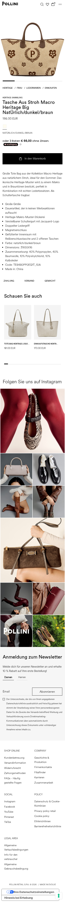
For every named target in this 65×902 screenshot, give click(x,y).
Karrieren (39, 777)
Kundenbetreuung (14, 757)
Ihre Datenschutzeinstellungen (34, 892)
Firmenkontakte (43, 767)
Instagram (9, 801)
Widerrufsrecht (12, 768)
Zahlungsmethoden (15, 773)
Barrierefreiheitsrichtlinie (47, 826)
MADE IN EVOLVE (48, 884)
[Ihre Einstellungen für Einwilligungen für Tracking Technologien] (58, 895)
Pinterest (9, 817)
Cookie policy (41, 816)
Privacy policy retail (45, 811)
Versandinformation (15, 763)
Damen (8, 677)
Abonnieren (47, 692)
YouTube (8, 811)
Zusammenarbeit (43, 782)
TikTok (7, 822)
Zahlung (9, 281)
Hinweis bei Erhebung (18, 897)
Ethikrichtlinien (42, 821)
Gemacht (50, 281)
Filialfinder (40, 772)
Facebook (9, 806)
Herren (22, 677)
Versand (29, 281)
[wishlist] (47, 4)
